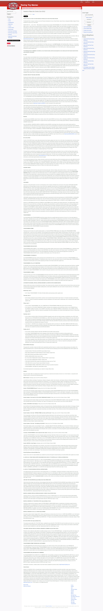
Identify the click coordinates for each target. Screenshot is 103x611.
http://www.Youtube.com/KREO (39, 103)
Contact (9, 25)
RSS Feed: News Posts (12, 32)
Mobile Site (87, 2)
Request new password (88, 32)
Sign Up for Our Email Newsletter (12, 37)
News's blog (31, 8)
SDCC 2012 (73, 598)
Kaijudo (72, 590)
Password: (89, 22)
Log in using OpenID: (89, 14)
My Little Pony (73, 595)
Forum (81, 2)
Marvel (72, 593)
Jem (72, 588)
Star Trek (72, 600)
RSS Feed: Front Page (12, 31)
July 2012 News (74, 589)
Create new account (87, 30)
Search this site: (10, 11)
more (83, 70)
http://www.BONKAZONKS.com (70, 133)
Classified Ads (11, 22)
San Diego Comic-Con (75, 596)
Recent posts (10, 29)
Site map (10, 34)
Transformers (73, 603)
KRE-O (72, 592)
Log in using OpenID (87, 26)
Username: (89, 19)
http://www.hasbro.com (27, 582)
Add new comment (27, 586)
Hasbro (72, 586)
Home (24, 8)
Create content (11, 27)
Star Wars (73, 602)
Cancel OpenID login (88, 28)
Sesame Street (74, 599)
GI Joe (72, 585)
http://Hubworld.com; (43, 155)
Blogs (27, 8)
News (93, 2)
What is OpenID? (89, 17)
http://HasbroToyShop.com (28, 38)
